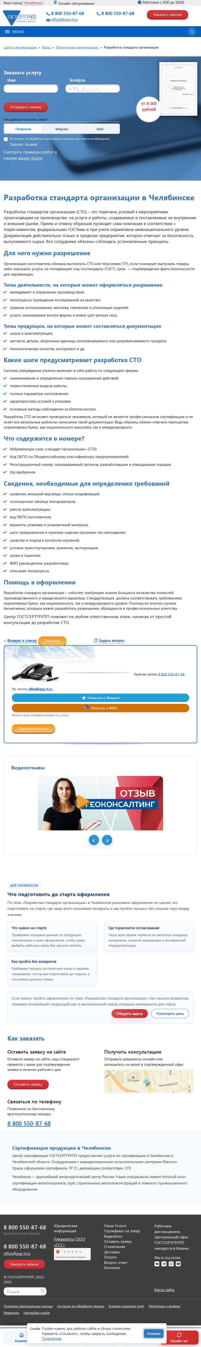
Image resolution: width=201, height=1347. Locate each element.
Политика (16, 144)
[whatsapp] (171, 1263)
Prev (94, 840)
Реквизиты (11, 1312)
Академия (21, 1341)
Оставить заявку (28, 1084)
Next (107, 840)
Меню (18, 31)
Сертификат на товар (122, 1230)
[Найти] (42, 1290)
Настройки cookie (37, 1312)
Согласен (154, 1333)
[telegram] (164, 1263)
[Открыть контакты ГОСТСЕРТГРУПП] (149, 1081)
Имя (11, 80)
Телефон (78, 80)
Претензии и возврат (164, 1306)
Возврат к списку (22, 640)
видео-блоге (30, 158)
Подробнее (52, 1338)
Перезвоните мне (33, 728)
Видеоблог (113, 1236)
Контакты (112, 1267)
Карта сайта (164, 1289)
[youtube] (178, 1263)
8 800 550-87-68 (67, 13)
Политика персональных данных (28, 1306)
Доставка (112, 1251)
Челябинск (33, 2)
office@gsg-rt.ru (64, 19)
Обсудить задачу (129, 1013)
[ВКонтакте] (156, 1263)
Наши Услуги (115, 1225)
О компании (114, 1246)
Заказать (52, 640)
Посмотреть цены (170, 1013)
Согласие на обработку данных (80, 1306)
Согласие (31, 144)
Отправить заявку (25, 106)
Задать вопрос (112, 640)
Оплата (110, 1257)
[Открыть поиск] (192, 31)
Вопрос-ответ (115, 1262)
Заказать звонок (167, 14)
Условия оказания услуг (126, 1306)
